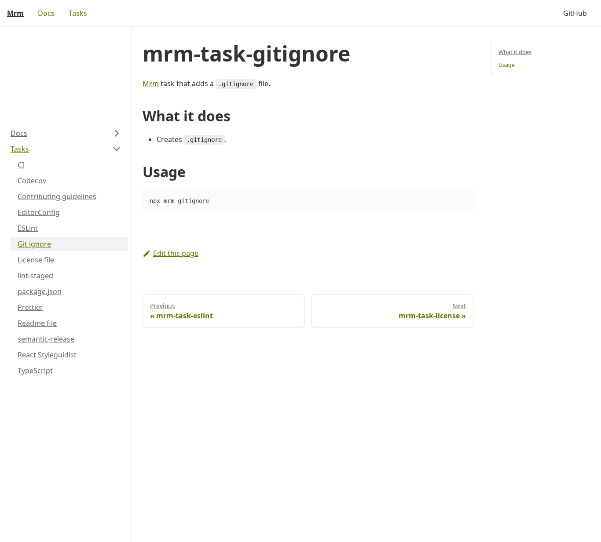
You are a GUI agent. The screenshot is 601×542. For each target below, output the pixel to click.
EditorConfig (39, 212)
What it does (514, 52)
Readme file (37, 323)
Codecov (32, 181)
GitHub (575, 13)
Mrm (151, 83)
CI (21, 165)
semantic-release (46, 339)
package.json (40, 291)
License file (36, 260)
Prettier (30, 307)
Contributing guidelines (57, 196)
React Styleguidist (47, 355)
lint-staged (35, 275)
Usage (506, 65)
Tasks (78, 13)
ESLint (28, 228)
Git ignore (34, 244)
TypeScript (35, 370)
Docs (46, 13)
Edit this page (175, 253)
